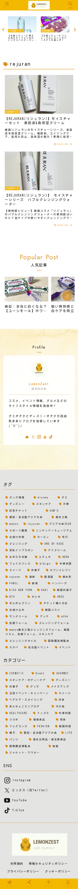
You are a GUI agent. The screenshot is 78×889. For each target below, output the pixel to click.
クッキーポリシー (58, 871)
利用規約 (16, 864)
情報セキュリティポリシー (48, 864)
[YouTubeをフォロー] (45, 437)
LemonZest (39, 384)
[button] (67, 296)
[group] (26, 296)
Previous (3, 30)
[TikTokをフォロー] (51, 437)
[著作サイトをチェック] (27, 437)
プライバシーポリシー (23, 871)
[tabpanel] (22, 29)
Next (75, 30)
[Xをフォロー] (33, 437)
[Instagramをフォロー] (39, 437)
